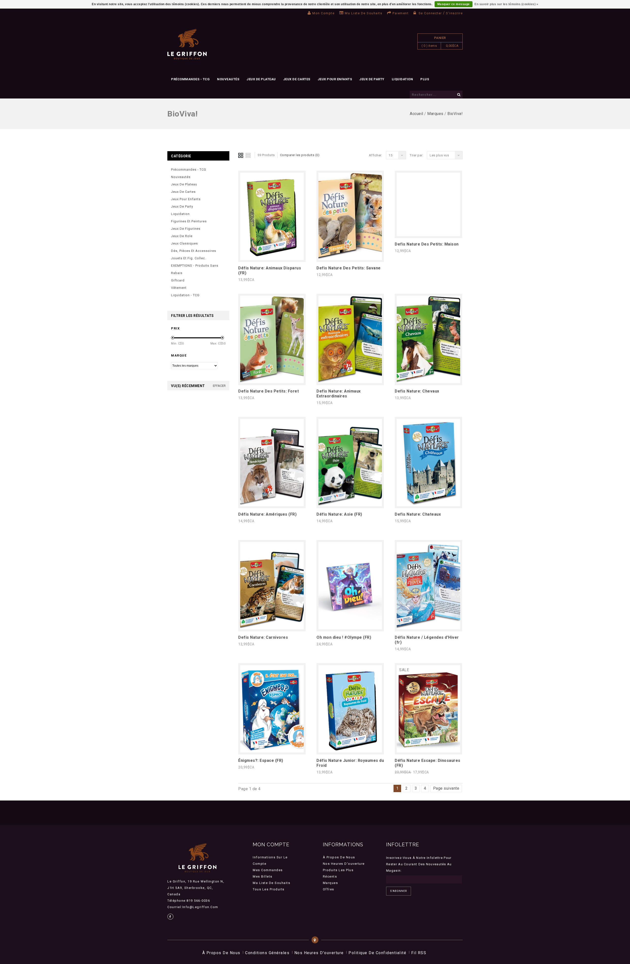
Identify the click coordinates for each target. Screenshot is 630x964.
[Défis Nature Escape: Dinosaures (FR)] (428, 751)
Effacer (219, 386)
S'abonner (398, 891)
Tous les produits (268, 889)
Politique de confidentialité (377, 952)
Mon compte (323, 13)
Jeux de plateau (261, 79)
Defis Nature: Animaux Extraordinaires (338, 393)
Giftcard (178, 280)
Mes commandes (268, 870)
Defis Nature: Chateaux (418, 514)
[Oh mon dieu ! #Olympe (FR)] (350, 628)
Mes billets (262, 876)
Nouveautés (228, 79)
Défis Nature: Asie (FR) (339, 514)
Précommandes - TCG (190, 79)
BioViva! (455, 113)
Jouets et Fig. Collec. (188, 258)
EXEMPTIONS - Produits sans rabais (194, 269)
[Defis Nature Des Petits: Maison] (428, 234)
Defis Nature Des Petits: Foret (268, 391)
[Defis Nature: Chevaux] (428, 381)
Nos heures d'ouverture (344, 864)
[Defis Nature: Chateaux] (428, 505)
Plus (424, 79)
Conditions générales (267, 952)
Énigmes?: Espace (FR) (260, 760)
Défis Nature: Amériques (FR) (267, 514)
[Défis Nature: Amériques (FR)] (272, 505)
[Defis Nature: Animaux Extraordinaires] (350, 381)
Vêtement (179, 288)
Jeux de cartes (296, 79)
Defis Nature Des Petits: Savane (348, 268)
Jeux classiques (184, 243)
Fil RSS (418, 952)
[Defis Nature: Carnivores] (272, 628)
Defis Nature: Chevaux (417, 391)
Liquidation (402, 79)
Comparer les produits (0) (300, 155)
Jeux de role (181, 236)
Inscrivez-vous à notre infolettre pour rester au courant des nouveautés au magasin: (419, 864)
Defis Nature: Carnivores (263, 637)
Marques (435, 113)
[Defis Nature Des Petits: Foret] (272, 381)
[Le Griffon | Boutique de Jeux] (187, 44)
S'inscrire (454, 13)
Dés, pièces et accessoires (193, 251)
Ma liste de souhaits (363, 13)
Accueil (416, 113)
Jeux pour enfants (335, 79)
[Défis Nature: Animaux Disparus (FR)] (272, 258)
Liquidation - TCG (185, 295)
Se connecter (430, 13)
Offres (328, 889)
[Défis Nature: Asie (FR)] (350, 505)
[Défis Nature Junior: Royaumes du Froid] (350, 751)
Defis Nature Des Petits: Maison (427, 244)
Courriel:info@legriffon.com (192, 907)
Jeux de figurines (185, 228)
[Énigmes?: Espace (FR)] (272, 751)
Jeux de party (371, 79)
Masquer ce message (453, 4)
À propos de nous (339, 857)
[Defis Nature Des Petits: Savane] (350, 258)
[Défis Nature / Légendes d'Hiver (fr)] (428, 628)
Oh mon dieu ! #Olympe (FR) (343, 637)
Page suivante (446, 788)
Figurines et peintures (189, 221)
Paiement (401, 13)
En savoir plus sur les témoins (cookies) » (506, 4)
